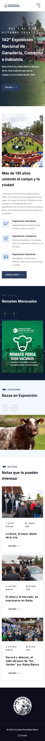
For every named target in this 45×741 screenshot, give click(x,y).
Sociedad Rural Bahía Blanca (26, 729)
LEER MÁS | (13, 546)
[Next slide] (14, 314)
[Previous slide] (5, 314)
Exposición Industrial (24, 254)
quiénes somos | (12, 275)
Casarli (23, 735)
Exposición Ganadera (24, 221)
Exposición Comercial (24, 236)
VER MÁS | (9, 87)
